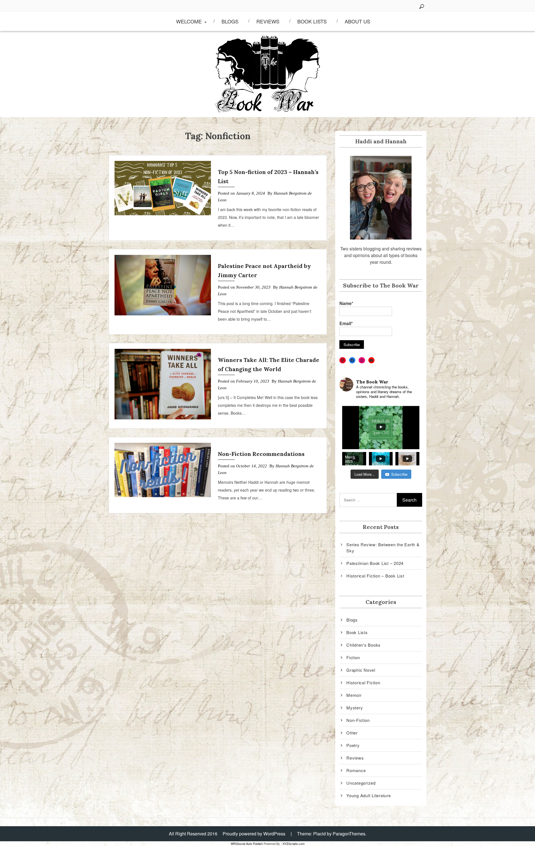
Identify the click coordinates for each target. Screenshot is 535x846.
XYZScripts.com (294, 843)
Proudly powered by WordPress (254, 833)
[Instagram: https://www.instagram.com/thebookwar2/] (362, 360)
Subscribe (399, 474)
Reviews (267, 21)
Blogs (230, 21)
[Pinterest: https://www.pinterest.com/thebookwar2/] (342, 360)
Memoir (354, 695)
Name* (346, 303)
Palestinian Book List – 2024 (374, 563)
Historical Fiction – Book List (375, 576)
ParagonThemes (349, 833)
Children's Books (363, 645)
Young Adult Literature (368, 795)
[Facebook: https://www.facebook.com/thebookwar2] (352, 360)
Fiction (353, 657)
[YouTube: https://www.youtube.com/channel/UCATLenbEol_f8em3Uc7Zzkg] (371, 360)
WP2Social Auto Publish (247, 843)
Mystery (354, 707)
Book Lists (312, 21)
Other (352, 733)
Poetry (353, 745)
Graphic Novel (360, 670)
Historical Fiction (363, 682)
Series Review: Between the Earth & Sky (383, 548)
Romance (356, 770)
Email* (346, 323)
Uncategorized (361, 783)
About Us (357, 21)
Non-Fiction (357, 720)
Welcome (189, 21)
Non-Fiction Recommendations (261, 453)
